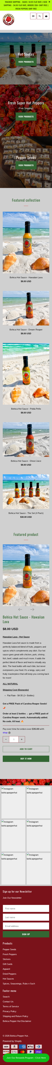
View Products (26, 61)
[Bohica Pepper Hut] (14, 21)
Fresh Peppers (10, 954)
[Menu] (33, 16)
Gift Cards (7, 964)
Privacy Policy (9, 1011)
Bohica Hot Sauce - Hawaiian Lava (23, 619)
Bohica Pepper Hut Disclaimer (17, 1021)
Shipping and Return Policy (15, 1016)
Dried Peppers (9, 974)
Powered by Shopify (12, 1041)
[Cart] (46, 16)
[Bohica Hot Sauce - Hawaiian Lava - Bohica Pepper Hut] (26, 575)
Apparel (6, 969)
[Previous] (20, 609)
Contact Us (8, 1001)
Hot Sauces (8, 978)
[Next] (32, 609)
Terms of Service (11, 1006)
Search (6, 996)
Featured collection (26, 200)
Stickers (7, 959)
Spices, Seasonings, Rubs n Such (19, 983)
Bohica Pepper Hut (19, 1036)
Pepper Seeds (9, 949)
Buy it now (26, 758)
